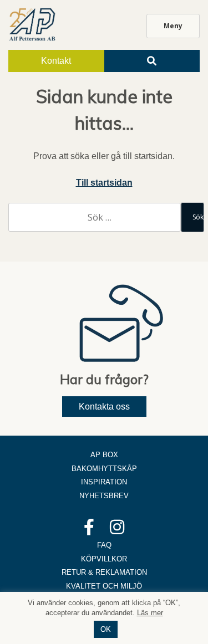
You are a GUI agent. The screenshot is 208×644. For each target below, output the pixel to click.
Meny (173, 25)
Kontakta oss (104, 406)
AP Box (104, 455)
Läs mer (150, 613)
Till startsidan (104, 182)
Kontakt (56, 60)
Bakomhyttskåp (104, 468)
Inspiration (104, 482)
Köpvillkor (104, 559)
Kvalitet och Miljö (104, 586)
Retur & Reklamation (104, 572)
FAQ (104, 545)
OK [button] (105, 629)
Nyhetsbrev (104, 496)
